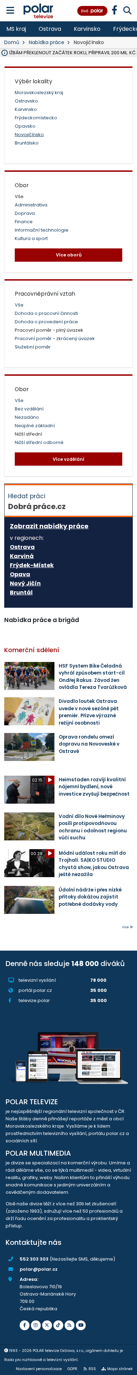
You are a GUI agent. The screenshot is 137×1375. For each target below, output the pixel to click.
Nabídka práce (46, 42)
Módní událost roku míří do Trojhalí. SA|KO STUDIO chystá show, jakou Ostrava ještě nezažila (94, 864)
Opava (20, 574)
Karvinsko (87, 29)
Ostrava (50, 29)
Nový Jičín (25, 583)
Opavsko (25, 126)
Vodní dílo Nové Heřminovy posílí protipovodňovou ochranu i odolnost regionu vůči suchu (93, 827)
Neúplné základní (35, 425)
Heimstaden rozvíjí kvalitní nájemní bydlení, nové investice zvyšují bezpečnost (94, 786)
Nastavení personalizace (39, 1369)
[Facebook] (25, 1325)
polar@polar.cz (39, 1269)
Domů (11, 42)
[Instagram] (36, 1325)
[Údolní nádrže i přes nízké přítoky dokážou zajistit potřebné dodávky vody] (29, 900)
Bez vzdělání (29, 409)
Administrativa (31, 205)
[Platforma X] (47, 1325)
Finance (24, 221)
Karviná (22, 556)
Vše (19, 305)
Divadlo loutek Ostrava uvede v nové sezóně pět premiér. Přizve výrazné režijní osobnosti (89, 712)
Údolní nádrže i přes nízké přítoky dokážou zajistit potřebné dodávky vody (90, 897)
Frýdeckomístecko (36, 117)
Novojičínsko (29, 134)
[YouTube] (81, 1325)
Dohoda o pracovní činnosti (46, 313)
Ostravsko (26, 101)
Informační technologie (41, 230)
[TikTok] (58, 1325)
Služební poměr (33, 347)
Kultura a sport (31, 238)
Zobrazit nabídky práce (49, 526)
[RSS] (69, 1325)
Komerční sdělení (31, 650)
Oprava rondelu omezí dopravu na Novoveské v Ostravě (89, 744)
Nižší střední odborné (39, 442)
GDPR (72, 1369)
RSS (92, 1369)
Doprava (25, 213)
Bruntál (21, 593)
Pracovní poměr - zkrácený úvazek (55, 338)
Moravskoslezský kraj (39, 92)
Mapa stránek (120, 1369)
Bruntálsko (27, 143)
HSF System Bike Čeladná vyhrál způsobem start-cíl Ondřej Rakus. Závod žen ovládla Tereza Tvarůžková (93, 677)
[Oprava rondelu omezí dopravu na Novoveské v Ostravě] (29, 747)
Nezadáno (27, 417)
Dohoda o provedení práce (46, 321)
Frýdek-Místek (32, 565)
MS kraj (16, 29)
